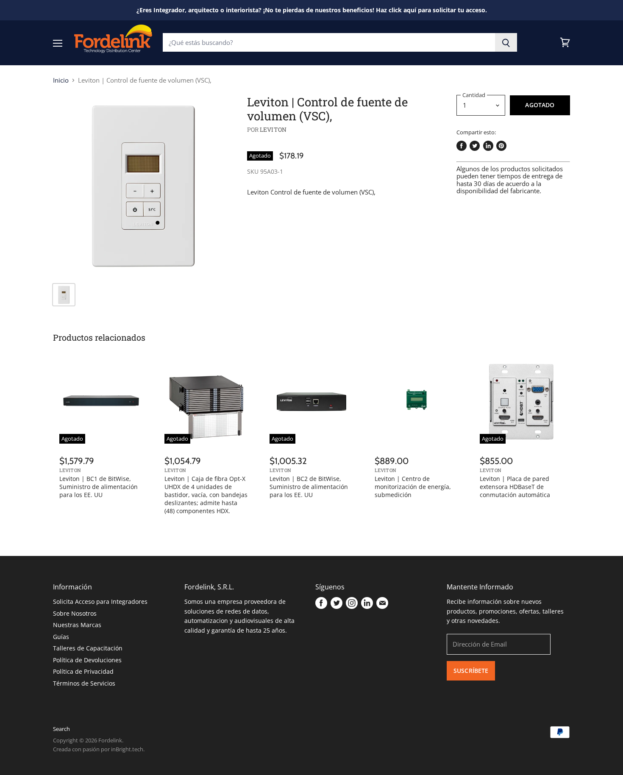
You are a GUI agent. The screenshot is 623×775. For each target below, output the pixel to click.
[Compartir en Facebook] (461, 146)
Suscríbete (470, 671)
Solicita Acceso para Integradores (100, 601)
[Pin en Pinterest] (501, 146)
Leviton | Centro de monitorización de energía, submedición (413, 487)
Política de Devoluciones (87, 660)
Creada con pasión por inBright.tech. (99, 749)
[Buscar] (506, 42)
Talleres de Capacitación (87, 648)
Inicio (61, 80)
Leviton (273, 129)
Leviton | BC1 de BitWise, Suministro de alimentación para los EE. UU (98, 487)
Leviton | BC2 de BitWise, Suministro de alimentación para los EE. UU (309, 487)
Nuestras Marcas (77, 625)
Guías (61, 637)
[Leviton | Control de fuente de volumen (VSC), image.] (143, 185)
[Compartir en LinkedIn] (488, 146)
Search (61, 729)
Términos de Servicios (84, 683)
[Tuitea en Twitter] (475, 146)
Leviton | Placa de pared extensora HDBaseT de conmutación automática (515, 487)
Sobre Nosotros (75, 613)
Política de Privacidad (83, 671)
